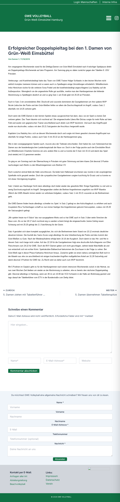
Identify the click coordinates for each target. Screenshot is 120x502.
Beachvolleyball (17, 484)
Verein (49, 483)
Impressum (52, 476)
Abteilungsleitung (18, 480)
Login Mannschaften (85, 2)
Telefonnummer (60, 434)
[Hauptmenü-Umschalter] (109, 18)
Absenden (60, 459)
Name (60, 402)
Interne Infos (109, 2)
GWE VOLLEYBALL (38, 16)
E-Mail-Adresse (60, 424)
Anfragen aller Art (18, 476)
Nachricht (60, 443)
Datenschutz (53, 479)
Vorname (60, 412)
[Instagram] (116, 18)
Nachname (60, 421)
